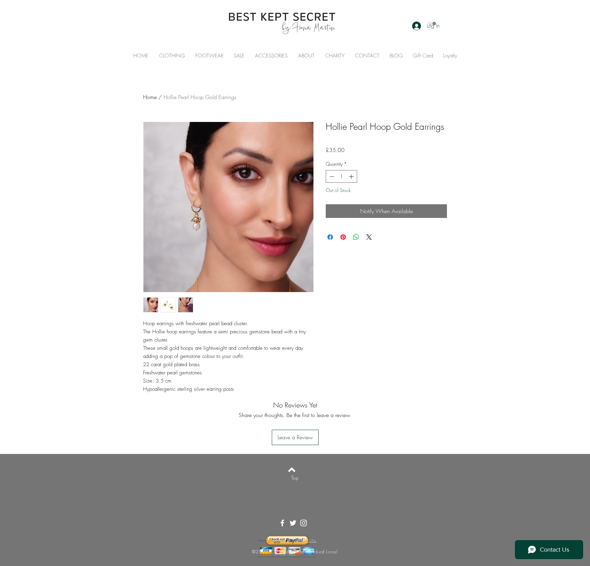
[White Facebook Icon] (282, 523)
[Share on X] (369, 237)
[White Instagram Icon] (303, 523)
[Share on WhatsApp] (356, 237)
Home (150, 97)
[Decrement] (331, 176)
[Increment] (352, 176)
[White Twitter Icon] (293, 523)
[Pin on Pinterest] (343, 237)
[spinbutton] (341, 176)
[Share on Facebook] (330, 237)
